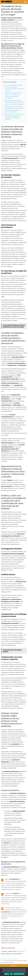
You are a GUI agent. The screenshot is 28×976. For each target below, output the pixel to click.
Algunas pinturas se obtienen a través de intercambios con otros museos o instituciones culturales (14, 102)
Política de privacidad (19, 973)
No (11, 973)
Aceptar (6, 973)
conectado (21, 951)
